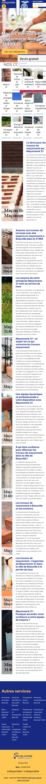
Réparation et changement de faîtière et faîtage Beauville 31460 (16, 732)
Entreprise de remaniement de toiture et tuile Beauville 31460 (27, 715)
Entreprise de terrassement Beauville (16, 713)
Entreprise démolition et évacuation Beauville (16, 701)
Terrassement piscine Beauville (27, 700)
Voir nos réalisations (14, 52)
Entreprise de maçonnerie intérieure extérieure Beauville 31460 (39, 715)
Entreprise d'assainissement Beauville (40, 700)
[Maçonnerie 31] (23, 755)
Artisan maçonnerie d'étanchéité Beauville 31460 (6, 729)
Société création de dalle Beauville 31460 (27, 729)
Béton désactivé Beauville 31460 (5, 713)
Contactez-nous (23, 780)
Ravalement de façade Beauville (6, 700)
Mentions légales (34, 778)
